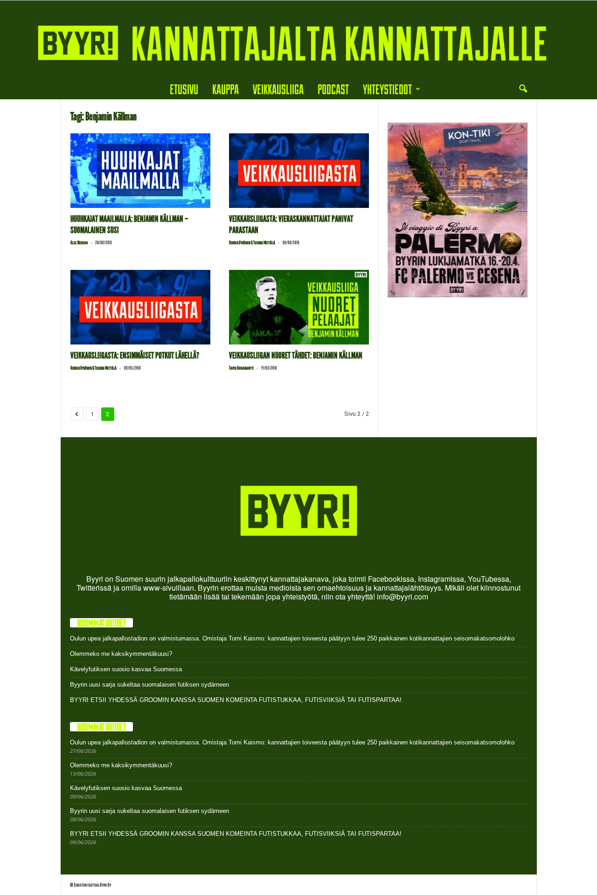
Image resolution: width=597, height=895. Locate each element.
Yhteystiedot (387, 88)
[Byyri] (298, 39)
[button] (523, 89)
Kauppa (225, 88)
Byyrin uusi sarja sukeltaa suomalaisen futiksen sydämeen (149, 684)
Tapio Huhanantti (241, 368)
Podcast (333, 88)
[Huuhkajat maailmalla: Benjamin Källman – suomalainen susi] (140, 170)
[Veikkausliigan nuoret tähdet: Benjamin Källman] (299, 307)
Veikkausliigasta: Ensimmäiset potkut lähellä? (134, 355)
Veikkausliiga (278, 88)
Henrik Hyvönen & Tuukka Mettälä (252, 242)
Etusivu (184, 88)
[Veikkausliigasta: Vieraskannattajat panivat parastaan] (299, 170)
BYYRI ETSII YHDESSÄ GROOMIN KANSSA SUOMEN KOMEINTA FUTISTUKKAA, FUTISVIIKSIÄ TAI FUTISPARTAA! (236, 699)
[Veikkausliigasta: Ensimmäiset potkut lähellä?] (140, 307)
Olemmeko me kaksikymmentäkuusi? (121, 653)
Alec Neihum (79, 242)
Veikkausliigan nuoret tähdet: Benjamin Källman (295, 355)
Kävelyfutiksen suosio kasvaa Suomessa (126, 669)
